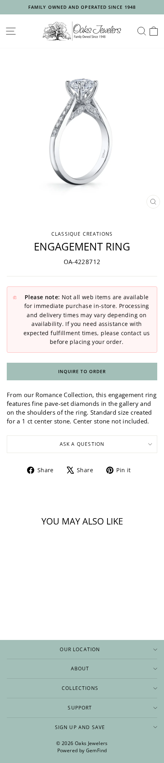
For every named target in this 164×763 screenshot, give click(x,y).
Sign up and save (80, 727)
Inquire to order (82, 371)
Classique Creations (82, 233)
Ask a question (82, 444)
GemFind (96, 750)
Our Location (80, 649)
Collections (80, 688)
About (80, 668)
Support (80, 707)
